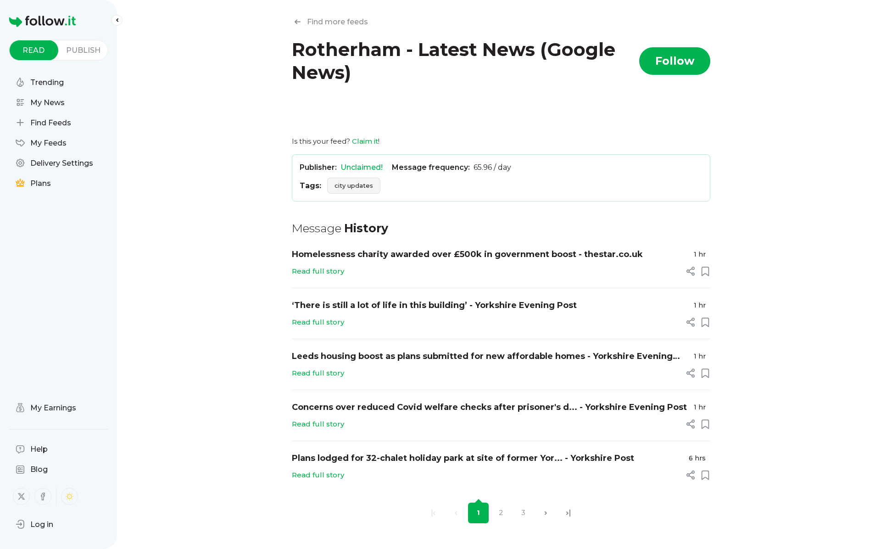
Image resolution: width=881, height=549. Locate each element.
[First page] (433, 513)
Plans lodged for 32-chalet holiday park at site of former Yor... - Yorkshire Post (463, 458)
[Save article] (705, 271)
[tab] (33, 50)
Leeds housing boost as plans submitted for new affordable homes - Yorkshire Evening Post (482, 357)
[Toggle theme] (69, 496)
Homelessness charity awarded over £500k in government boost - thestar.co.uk (467, 254)
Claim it (365, 141)
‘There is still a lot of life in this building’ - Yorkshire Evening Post (434, 305)
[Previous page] (456, 513)
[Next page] (545, 513)
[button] (34, 524)
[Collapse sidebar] (117, 20)
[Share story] (691, 271)
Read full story (318, 271)
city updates (354, 185)
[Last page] (568, 513)
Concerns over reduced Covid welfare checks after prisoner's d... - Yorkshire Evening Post (489, 407)
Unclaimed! (361, 167)
